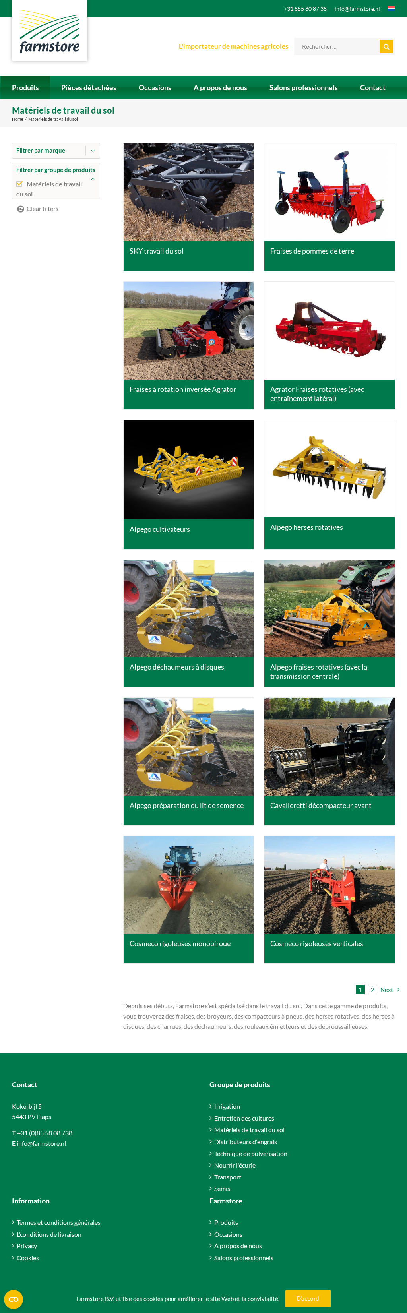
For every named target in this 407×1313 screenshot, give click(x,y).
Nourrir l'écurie (235, 1165)
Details (188, 193)
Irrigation (227, 1106)
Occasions (228, 1234)
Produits (226, 1222)
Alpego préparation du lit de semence (187, 805)
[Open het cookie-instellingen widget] (13, 1299)
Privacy (27, 1245)
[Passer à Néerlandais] (387, 8)
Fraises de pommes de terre (312, 250)
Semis (222, 1188)
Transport (227, 1177)
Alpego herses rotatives (306, 527)
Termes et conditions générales (59, 1222)
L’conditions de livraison (49, 1234)
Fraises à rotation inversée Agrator (183, 389)
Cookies (28, 1257)
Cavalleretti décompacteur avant (321, 805)
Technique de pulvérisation (250, 1153)
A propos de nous (238, 1245)
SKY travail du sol (157, 250)
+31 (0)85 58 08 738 (44, 1133)
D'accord (308, 1298)
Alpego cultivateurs (160, 529)
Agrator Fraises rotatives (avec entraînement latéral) (317, 394)
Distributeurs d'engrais (245, 1141)
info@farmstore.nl (41, 1143)
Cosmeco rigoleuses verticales (316, 943)
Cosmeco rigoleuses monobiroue (180, 943)
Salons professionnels (243, 1257)
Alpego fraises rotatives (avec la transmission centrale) (318, 671)
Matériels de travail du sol (249, 1129)
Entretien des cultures (244, 1118)
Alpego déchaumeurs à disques (177, 666)
